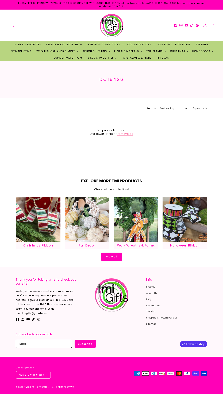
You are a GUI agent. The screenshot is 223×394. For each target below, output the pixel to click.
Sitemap (151, 324)
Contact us (153, 305)
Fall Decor (87, 245)
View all (111, 256)
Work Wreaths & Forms (136, 245)
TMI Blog (151, 311)
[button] (12, 25)
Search (150, 287)
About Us (151, 293)
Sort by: (151, 108)
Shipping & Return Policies (161, 317)
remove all (125, 134)
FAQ (148, 299)
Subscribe (85, 344)
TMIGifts (29, 387)
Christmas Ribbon (38, 245)
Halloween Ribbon (185, 245)
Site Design (43, 387)
